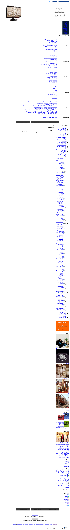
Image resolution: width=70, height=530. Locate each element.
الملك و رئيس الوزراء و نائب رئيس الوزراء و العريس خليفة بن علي (42, 101)
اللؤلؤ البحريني (54, 41)
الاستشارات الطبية (61, 143)
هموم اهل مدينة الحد (61, 146)
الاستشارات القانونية (61, 145)
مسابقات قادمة (59, 308)
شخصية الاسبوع (62, 142)
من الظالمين (54, 92)
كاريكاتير (61, 163)
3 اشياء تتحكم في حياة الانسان (50, 73)
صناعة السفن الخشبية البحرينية (50, 45)
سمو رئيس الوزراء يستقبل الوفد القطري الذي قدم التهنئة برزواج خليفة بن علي (39, 105)
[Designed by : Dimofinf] (35, 519)
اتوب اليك (55, 88)
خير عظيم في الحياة (52, 96)
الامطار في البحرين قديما (51, 51)
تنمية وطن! (54, 60)
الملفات (66, 499)
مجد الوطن (60, 276)
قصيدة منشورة (59, 296)
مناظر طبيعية (60, 164)
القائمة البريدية (62, 314)
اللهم (56, 95)
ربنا (56, 87)
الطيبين (61, 167)
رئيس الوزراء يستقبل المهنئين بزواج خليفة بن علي (46, 108)
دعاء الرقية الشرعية (52, 94)
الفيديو (66, 504)
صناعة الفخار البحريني (52, 42)
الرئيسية (64, 128)
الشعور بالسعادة (53, 72)
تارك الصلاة (54, 98)
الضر (56, 90)
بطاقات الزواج (60, 210)
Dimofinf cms (35, 515)
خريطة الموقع (62, 317)
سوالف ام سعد (59, 266)
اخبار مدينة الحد (62, 130)
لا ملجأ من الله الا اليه (52, 80)
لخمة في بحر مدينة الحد (64, 481)
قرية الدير (55, 50)
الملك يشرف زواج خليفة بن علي (50, 104)
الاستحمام (55, 70)
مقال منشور (60, 295)
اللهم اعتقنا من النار (52, 82)
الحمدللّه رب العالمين (52, 65)
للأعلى (14, 524)
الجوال (66, 500)
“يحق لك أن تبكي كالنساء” (51, 61)
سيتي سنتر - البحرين (52, 47)
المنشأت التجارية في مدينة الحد (60, 240)
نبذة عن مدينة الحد (61, 129)
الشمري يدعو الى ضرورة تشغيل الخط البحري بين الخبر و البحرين (42, 112)
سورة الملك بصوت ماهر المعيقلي (49, 117)
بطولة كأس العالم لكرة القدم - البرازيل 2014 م (60, 281)
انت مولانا (55, 86)
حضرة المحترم (53, 59)
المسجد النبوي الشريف (52, 77)
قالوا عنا (64, 310)
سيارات (61, 165)
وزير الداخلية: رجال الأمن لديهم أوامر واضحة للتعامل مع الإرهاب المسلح (41, 109)
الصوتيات (66, 505)
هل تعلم (61, 219)
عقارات (61, 283)
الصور (66, 494)
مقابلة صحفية (60, 293)
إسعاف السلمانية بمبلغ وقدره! (50, 58)
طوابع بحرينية (60, 209)
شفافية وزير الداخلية (52, 67)
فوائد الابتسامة (54, 76)
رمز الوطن (60, 278)
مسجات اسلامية (59, 222)
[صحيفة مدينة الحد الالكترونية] (59, 18)
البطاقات (66, 497)
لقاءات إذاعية (60, 303)
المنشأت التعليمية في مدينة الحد (60, 255)
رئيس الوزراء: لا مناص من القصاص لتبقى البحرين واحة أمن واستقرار (41, 110)
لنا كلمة (61, 194)
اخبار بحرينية (60, 224)
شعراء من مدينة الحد (61, 152)
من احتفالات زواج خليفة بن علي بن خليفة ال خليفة (45, 107)
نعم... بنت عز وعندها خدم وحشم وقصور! (48, 64)
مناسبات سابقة (59, 291)
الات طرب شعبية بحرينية (51, 43)
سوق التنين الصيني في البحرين (50, 46)
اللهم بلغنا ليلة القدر (52, 81)
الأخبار (66, 502)
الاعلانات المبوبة (59, 275)
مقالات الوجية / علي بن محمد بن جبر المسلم (60, 202)
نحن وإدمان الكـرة (53, 63)
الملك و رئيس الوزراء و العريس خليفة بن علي (47, 103)
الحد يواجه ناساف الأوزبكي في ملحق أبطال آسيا (46, 113)
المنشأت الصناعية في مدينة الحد (60, 236)
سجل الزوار (63, 313)
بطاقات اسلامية (59, 214)
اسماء (61, 218)
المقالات (66, 496)
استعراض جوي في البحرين (51, 49)
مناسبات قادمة (59, 290)
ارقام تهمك (63, 151)
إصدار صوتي (60, 300)
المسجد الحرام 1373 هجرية (51, 78)
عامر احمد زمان (59, 190)
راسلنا (64, 316)
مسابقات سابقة (59, 309)
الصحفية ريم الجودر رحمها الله (50, 39)
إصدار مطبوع (60, 299)
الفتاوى (64, 147)
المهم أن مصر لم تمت (52, 56)
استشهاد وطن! (53, 55)
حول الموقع (63, 312)
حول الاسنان (54, 74)
